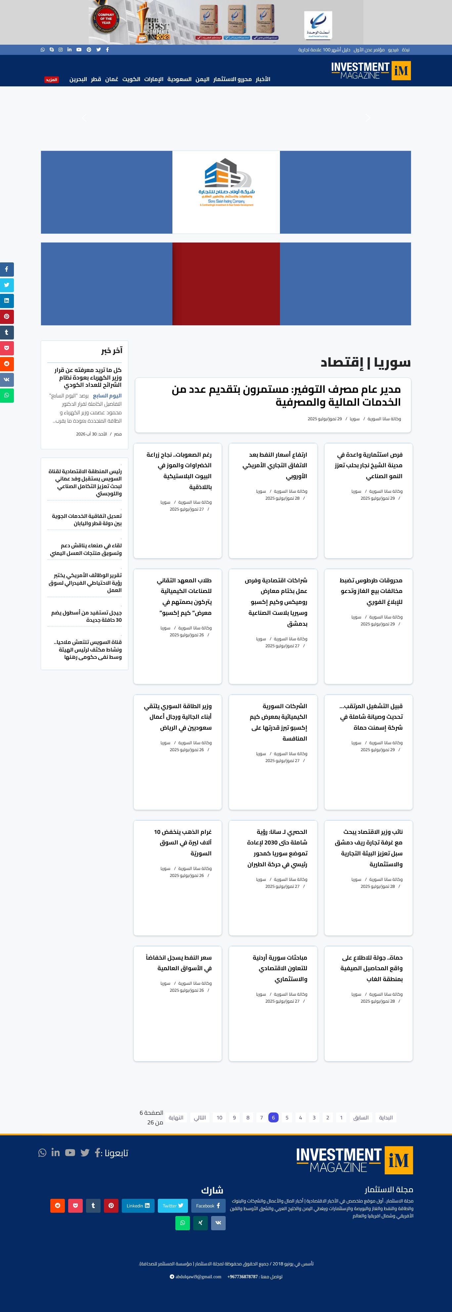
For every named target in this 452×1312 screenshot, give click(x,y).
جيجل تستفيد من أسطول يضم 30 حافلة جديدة (86, 616)
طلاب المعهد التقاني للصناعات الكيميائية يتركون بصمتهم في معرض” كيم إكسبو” (184, 596)
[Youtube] (79, 49)
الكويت (131, 79)
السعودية (179, 79)
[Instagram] (61, 49)
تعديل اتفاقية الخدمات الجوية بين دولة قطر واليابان (87, 519)
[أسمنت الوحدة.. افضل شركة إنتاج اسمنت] (226, 22)
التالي (200, 1117)
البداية (386, 1117)
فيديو (393, 49)
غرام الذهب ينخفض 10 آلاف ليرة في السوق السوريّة (183, 842)
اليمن (202, 79)
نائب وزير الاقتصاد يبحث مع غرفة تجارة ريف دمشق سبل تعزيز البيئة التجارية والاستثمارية (369, 848)
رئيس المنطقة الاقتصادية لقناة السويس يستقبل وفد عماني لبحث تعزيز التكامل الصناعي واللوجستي (85, 482)
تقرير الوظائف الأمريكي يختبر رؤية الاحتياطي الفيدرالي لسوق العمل (85, 582)
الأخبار (263, 79)
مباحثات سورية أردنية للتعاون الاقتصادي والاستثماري (280, 968)
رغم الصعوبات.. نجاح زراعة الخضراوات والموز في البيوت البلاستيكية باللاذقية (179, 470)
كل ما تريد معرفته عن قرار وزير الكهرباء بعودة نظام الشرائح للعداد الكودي (88, 377)
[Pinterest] (89, 49)
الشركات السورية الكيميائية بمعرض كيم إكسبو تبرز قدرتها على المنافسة (278, 722)
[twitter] (98, 49)
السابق (361, 1117)
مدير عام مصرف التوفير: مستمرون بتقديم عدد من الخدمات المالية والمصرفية (286, 395)
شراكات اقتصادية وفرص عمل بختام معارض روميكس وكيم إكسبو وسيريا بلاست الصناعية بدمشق (276, 602)
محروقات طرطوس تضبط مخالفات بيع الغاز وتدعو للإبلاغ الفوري (371, 591)
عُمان (111, 79)
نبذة (406, 49)
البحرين (78, 79)
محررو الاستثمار (232, 79)
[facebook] (107, 49)
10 (219, 1117)
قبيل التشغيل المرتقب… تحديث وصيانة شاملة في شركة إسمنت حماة (371, 717)
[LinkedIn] (69, 49)
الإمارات (153, 79)
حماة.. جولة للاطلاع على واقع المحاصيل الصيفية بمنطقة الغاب (371, 968)
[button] (84, 118)
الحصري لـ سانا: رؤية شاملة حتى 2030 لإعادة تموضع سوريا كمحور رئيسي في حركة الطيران (277, 848)
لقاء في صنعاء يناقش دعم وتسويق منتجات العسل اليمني (86, 549)
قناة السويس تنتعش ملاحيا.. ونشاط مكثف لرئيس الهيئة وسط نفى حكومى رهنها (88, 649)
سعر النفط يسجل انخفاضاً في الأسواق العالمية (179, 963)
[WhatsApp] (43, 49)
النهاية (176, 1117)
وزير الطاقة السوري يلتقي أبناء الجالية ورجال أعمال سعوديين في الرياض (178, 717)
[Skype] (52, 49)
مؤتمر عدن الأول (369, 49)
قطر (96, 79)
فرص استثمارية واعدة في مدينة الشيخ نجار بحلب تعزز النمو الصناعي (369, 465)
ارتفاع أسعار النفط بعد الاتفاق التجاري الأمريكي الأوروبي (275, 465)
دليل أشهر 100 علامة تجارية (324, 49)
